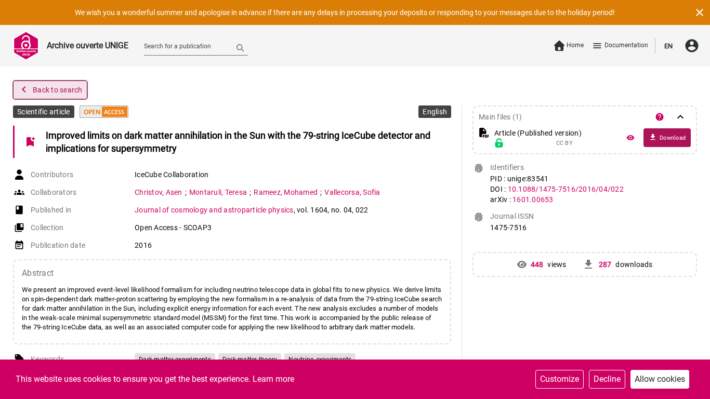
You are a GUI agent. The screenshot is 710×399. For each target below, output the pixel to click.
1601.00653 (533, 199)
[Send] (240, 47)
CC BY (564, 143)
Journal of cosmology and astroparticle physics (214, 210)
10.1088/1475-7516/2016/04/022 (566, 189)
